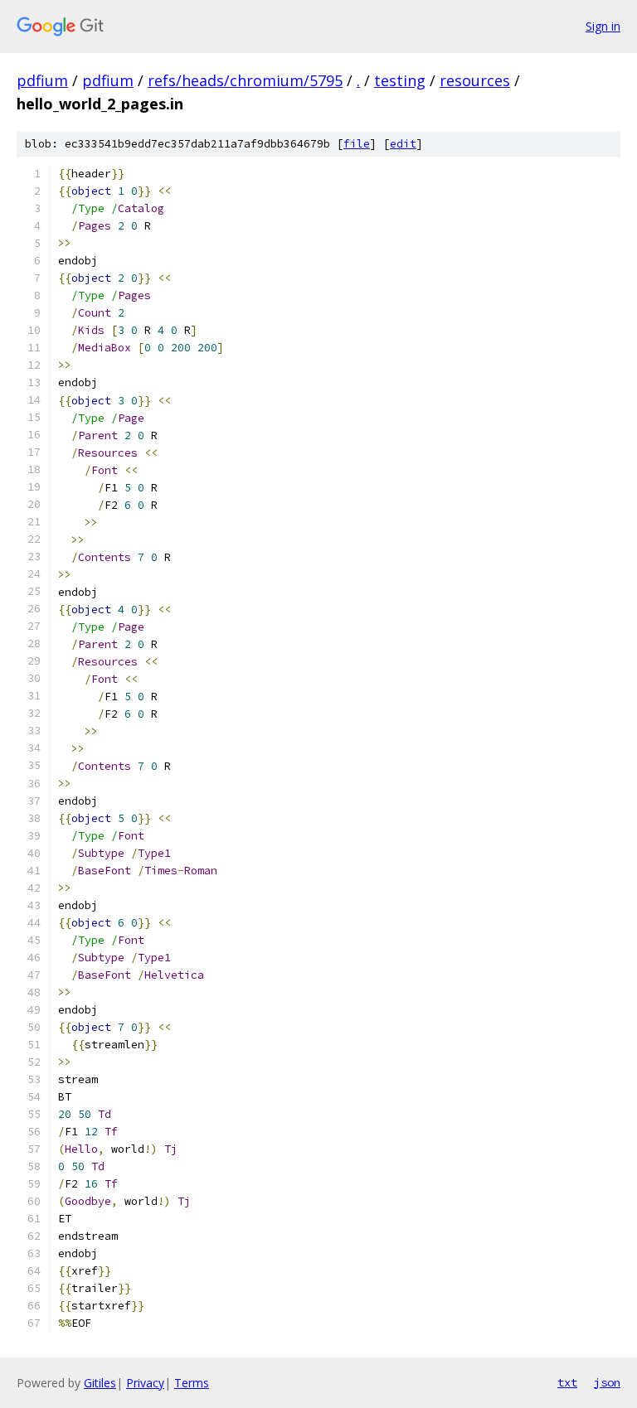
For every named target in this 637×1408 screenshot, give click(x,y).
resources (475, 80)
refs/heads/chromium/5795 (245, 80)
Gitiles (100, 1383)
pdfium (42, 80)
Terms (191, 1383)
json (607, 1382)
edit (403, 144)
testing (399, 80)
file (356, 144)
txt (567, 1382)
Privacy (145, 1383)
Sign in (603, 26)
